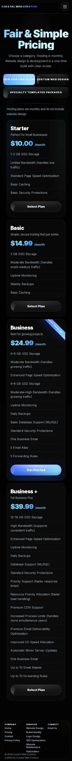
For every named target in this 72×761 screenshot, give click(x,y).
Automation (32, 751)
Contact (9, 736)
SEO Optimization (35, 740)
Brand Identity (33, 732)
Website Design (35, 728)
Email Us (52, 728)
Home (8, 728)
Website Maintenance (33, 746)
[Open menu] (65, 7)
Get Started (36, 470)
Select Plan (36, 206)
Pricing (8, 732)
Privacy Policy (12, 740)
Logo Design (33, 736)
